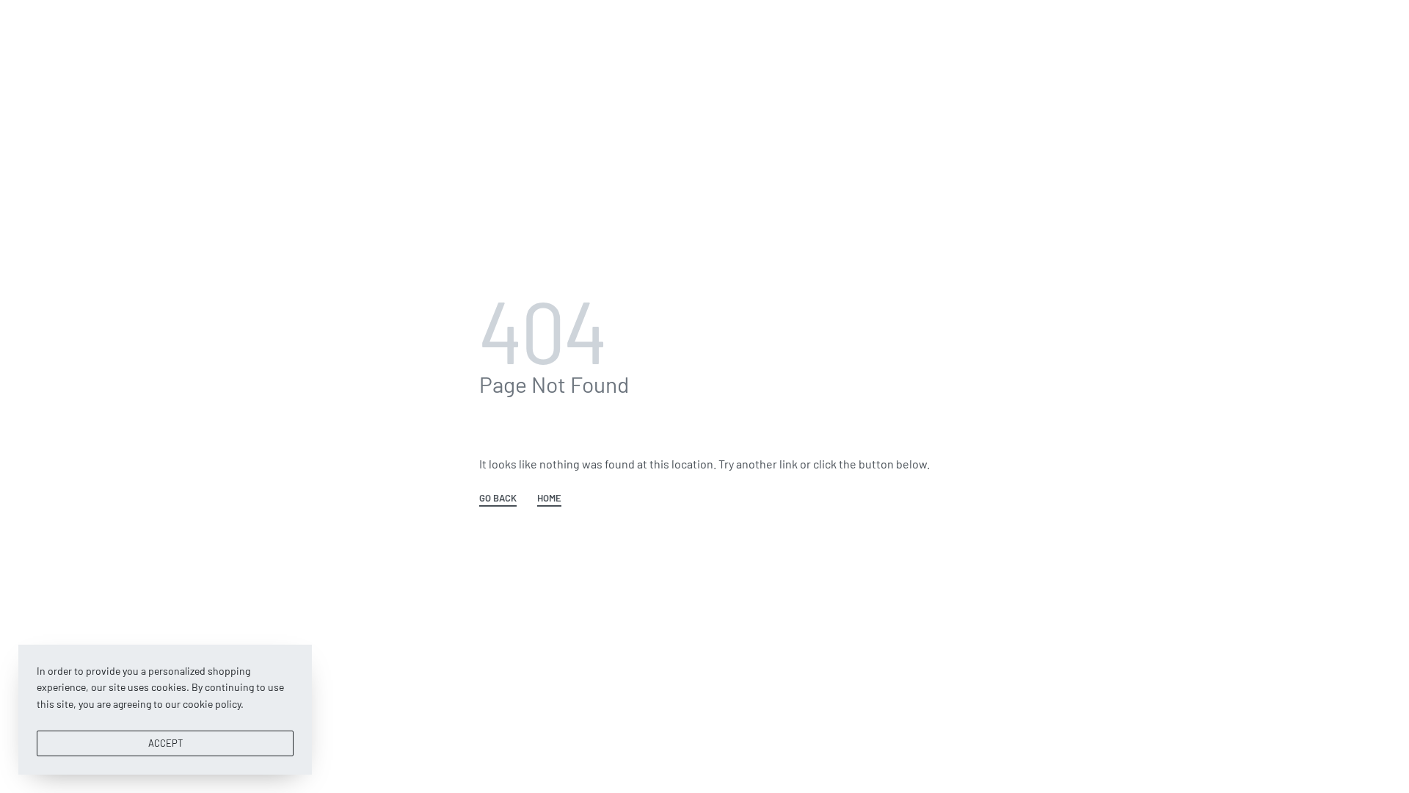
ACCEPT (165, 743)
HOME (549, 498)
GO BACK (498, 498)
